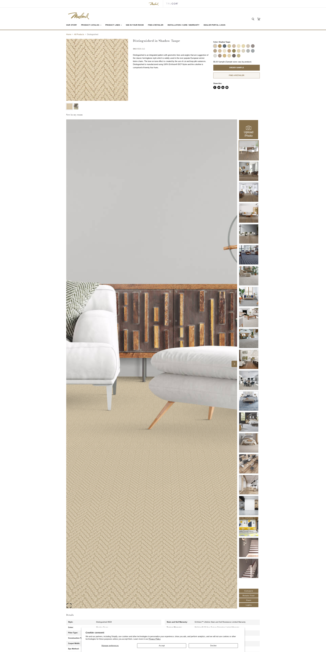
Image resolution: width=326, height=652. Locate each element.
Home (68, 34)
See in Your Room (135, 25)
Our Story (71, 25)
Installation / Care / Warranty (183, 25)
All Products (79, 34)
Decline (213, 645)
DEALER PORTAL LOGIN (214, 25)
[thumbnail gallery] (69, 106)
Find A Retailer (236, 75)
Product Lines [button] (113, 25)
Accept (162, 645)
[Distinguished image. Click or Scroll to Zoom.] (97, 70)
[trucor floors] (172, 3)
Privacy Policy (155, 639)
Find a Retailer (155, 25)
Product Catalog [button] (90, 25)
